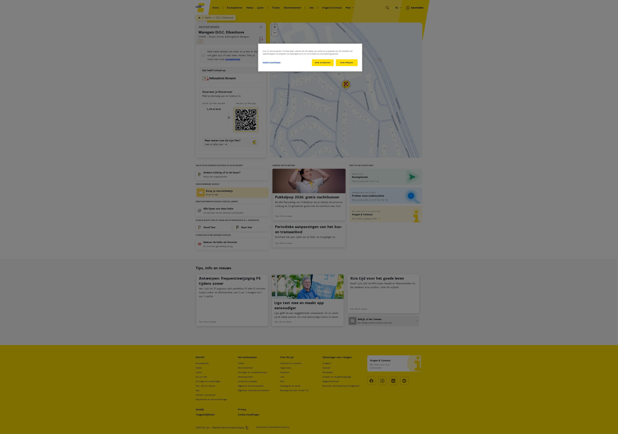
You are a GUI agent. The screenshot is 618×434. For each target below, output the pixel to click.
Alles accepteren (322, 62)
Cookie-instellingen (272, 62)
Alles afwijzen (346, 62)
